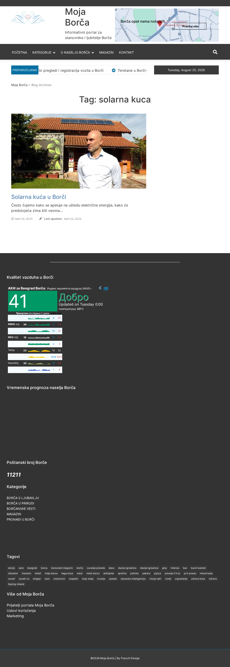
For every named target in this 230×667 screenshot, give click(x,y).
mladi (38, 573)
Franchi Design (130, 658)
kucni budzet (198, 568)
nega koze (67, 573)
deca (111, 568)
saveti (11, 578)
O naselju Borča (75, 52)
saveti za (24, 578)
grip (164, 568)
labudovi (13, 573)
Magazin (106, 52)
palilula (134, 573)
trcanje (101, 578)
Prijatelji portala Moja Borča (30, 605)
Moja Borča (77, 17)
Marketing (15, 616)
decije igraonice (149, 568)
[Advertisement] (88, 537)
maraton (26, 573)
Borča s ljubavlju (23, 498)
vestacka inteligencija (133, 578)
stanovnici (59, 578)
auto (21, 568)
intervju (175, 568)
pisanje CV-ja (172, 573)
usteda (113, 578)
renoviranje (206, 573)
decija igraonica (127, 568)
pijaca (157, 573)
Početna (19, 52)
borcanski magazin (62, 568)
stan (47, 578)
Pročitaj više (190, 26)
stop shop (87, 578)
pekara (146, 573)
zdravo (213, 578)
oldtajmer (108, 573)
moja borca (51, 573)
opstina (122, 573)
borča (80, 568)
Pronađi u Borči (21, 519)
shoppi (37, 578)
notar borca (93, 573)
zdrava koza (198, 578)
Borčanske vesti (21, 509)
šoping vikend (16, 584)
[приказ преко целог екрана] (106, 288)
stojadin (73, 578)
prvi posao (190, 573)
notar (80, 573)
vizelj (168, 578)
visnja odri (155, 578)
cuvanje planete (96, 568)
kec (185, 568)
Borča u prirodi (20, 503)
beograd (32, 568)
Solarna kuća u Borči (38, 196)
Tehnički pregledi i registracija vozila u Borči (49, 70)
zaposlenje (181, 578)
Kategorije (41, 52)
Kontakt (126, 52)
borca (44, 568)
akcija (11, 568)
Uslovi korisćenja (21, 610)
